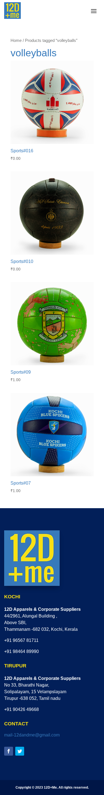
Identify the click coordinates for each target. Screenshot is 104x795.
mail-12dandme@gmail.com (32, 735)
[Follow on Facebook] (8, 751)
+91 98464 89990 (21, 651)
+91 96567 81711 (21, 640)
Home (16, 40)
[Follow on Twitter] (19, 751)
